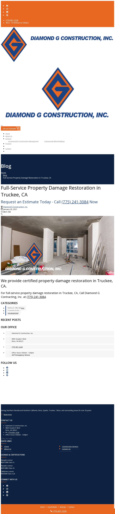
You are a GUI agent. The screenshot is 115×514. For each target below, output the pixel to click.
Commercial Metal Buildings (54, 141)
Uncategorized (13, 313)
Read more (8, 414)
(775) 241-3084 (75, 201)
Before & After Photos (16, 308)
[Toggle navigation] (2, 125)
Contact (8, 149)
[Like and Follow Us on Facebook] (7, 5)
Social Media (52, 507)
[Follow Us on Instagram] (7, 8)
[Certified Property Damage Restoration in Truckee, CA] (57, 274)
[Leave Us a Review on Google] (7, 15)
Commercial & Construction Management (23, 141)
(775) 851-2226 (11, 20)
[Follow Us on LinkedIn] (7, 12)
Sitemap (63, 507)
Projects (8, 144)
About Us (8, 136)
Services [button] (8, 139)
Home (7, 134)
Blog (5, 175)
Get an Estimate (9, 128)
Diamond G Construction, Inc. (15, 207)
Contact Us (66, 449)
